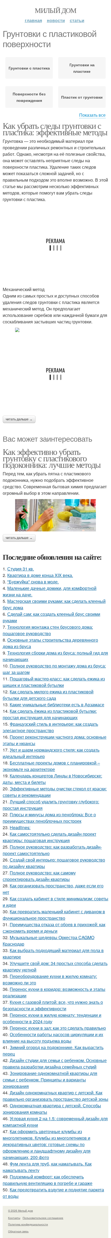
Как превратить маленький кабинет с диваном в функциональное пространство (54, 914)
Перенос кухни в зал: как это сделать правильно (58, 1028)
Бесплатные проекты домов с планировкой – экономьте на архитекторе (51, 766)
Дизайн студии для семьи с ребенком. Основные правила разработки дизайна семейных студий (55, 1063)
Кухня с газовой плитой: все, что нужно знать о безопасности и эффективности (53, 1005)
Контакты (14, 1218)
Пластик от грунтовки (82, 97)
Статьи (77, 20)
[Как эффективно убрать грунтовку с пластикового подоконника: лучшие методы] (55, 515)
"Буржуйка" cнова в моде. (33, 582)
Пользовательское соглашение (43, 1218)
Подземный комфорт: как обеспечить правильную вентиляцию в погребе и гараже (47, 1180)
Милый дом (55, 10)
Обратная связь (18, 1231)
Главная (33, 20)
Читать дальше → (19, 419)
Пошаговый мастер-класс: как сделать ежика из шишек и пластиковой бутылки (54, 682)
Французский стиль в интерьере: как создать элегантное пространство (50, 727)
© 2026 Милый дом (20, 1210)
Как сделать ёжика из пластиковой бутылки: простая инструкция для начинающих (50, 714)
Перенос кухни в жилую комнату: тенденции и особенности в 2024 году (52, 1018)
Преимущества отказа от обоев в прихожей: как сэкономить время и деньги (54, 927)
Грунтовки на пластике (82, 68)
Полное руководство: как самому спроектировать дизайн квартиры (39, 876)
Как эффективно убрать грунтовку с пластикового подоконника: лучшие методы (51, 458)
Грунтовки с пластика (29, 68)
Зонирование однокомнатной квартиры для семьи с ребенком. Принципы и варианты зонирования (50, 1079)
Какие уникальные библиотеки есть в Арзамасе (57, 704)
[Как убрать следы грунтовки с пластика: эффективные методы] (55, 330)
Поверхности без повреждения (29, 97)
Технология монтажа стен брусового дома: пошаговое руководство (48, 630)
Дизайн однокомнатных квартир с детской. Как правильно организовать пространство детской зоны (55, 1096)
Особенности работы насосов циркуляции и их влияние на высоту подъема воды (53, 1037)
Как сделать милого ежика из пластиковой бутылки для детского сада (48, 695)
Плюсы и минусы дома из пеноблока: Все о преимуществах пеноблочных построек (49, 817)
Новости (56, 20)
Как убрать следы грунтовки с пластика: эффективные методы (55, 129)
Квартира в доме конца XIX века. (40, 575)
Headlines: (20, 827)
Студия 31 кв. (20, 569)
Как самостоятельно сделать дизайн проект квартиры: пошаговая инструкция (49, 837)
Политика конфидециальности (28, 1224)
